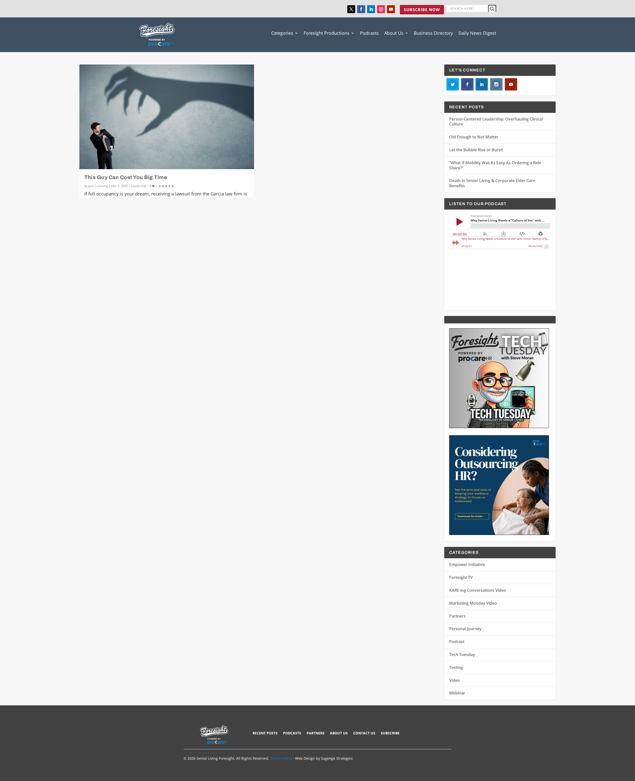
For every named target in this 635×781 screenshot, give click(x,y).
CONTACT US (364, 733)
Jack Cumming (98, 186)
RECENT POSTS (265, 733)
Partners (457, 616)
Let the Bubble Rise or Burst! (476, 150)
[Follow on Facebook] (361, 9)
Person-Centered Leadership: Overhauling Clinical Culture (496, 121)
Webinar (457, 693)
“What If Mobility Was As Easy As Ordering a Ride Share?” (495, 165)
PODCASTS (292, 733)
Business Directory (433, 33)
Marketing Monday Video (473, 603)
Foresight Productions (326, 33)
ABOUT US (339, 733)
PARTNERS (315, 733)
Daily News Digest (477, 33)
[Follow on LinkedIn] (371, 9)
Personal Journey (465, 628)
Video (454, 680)
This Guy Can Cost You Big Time (125, 177)
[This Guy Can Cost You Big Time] (166, 116)
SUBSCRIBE (390, 733)
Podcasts (369, 33)
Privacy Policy (281, 758)
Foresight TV (461, 577)
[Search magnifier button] (492, 9)
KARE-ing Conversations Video (477, 590)
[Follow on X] (351, 9)
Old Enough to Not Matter (473, 137)
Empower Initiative (467, 564)
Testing (456, 667)
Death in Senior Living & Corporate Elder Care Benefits (492, 183)
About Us (393, 33)
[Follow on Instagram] (381, 9)
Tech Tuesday (462, 654)
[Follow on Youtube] (391, 9)
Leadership (138, 186)
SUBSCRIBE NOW (422, 9)
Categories (282, 33)
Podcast (456, 641)
